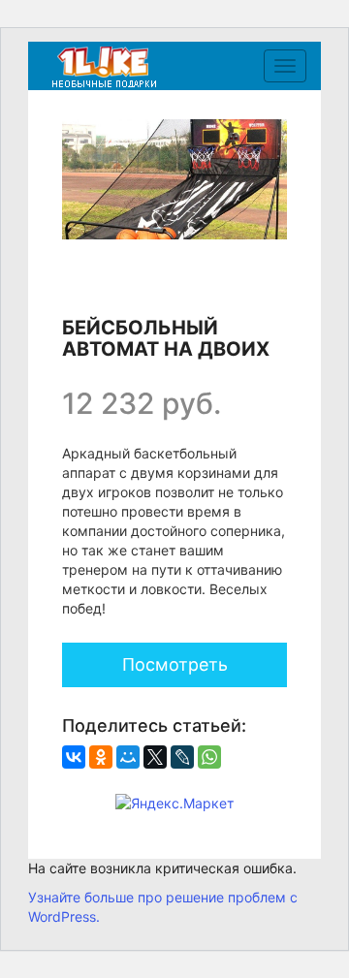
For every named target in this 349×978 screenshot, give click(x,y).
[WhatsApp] (209, 757)
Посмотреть (175, 664)
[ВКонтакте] (73, 757)
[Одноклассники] (100, 757)
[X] (155, 757)
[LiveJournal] (182, 757)
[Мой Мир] (128, 757)
